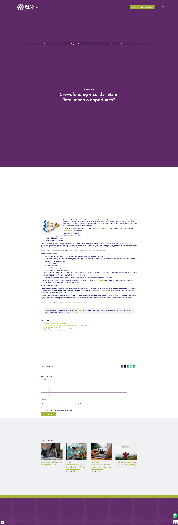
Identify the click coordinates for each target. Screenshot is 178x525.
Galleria (53, 451)
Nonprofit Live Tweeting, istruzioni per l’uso (55, 323)
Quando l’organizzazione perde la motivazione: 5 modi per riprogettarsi (75, 451)
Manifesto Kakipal (67, 230)
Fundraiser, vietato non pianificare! (53, 327)
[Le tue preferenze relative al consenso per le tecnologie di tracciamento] (2, 522)
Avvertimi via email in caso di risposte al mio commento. (57, 407)
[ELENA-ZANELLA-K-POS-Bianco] (27, 4)
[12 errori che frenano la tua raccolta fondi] (52, 451)
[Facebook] (121, 366)
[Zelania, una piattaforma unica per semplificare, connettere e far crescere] (101, 451)
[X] (125, 366)
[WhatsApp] (131, 366)
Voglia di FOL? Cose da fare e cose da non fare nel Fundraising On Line (61, 329)
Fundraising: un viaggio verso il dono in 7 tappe (125, 451)
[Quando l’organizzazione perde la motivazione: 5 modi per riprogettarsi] (76, 451)
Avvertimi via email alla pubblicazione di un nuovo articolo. (57, 410)
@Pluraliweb (74, 312)
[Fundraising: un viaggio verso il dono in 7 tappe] (126, 451)
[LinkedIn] (128, 366)
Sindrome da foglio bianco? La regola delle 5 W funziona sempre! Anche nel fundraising (66, 325)
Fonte (98, 223)
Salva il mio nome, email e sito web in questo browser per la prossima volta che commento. (65, 404)
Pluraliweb (78, 310)
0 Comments (51, 466)
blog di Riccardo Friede (99, 280)
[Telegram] (134, 366)
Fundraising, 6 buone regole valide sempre (54, 330)
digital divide (105, 290)
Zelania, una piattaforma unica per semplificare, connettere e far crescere (100, 451)
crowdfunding (100, 228)
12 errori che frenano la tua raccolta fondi (50, 451)
